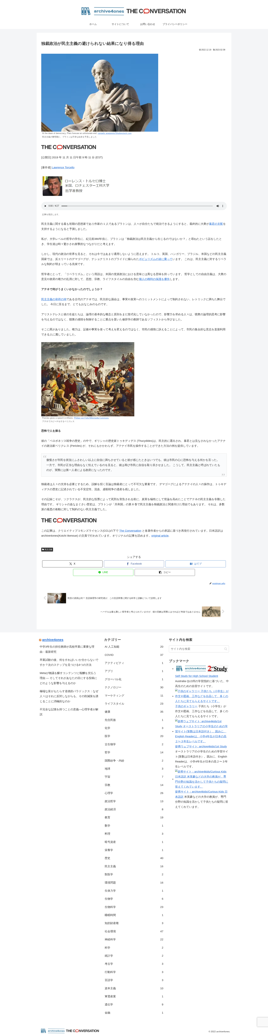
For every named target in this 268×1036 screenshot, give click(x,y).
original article (160, 535)
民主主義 (48, 549)
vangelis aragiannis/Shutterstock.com (115, 133)
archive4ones (52, 639)
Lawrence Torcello (63, 167)
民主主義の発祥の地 (53, 299)
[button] (165, 572)
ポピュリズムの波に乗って (155, 259)
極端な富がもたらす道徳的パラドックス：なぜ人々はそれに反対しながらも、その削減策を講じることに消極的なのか (69, 696)
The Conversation (130, 530)
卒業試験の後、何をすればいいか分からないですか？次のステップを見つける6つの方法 (69, 662)
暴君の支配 (216, 223)
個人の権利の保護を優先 (154, 279)
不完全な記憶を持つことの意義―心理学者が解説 (69, 712)
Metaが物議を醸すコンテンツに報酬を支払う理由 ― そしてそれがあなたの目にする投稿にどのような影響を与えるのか (68, 678)
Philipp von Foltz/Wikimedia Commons (91, 418)
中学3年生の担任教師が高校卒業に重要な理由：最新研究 (67, 649)
